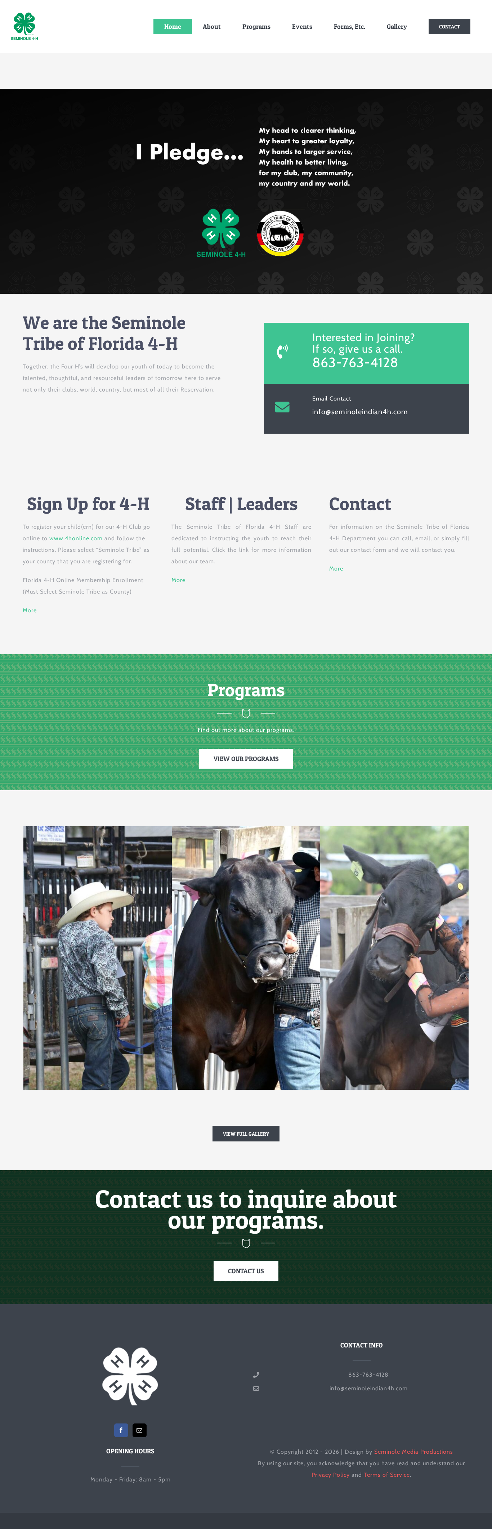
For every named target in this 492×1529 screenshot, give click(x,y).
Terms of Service (387, 1474)
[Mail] (140, 1430)
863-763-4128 (355, 362)
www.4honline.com (76, 538)
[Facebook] (121, 1430)
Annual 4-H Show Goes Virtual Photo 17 (121, 1024)
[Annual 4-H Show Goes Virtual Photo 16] (283, 1024)
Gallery (148, 1024)
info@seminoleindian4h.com (360, 411)
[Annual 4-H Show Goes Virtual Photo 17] (134, 1024)
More (30, 610)
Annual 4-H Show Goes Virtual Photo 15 (418, 1024)
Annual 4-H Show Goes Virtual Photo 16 (270, 1024)
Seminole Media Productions (413, 1451)
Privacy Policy (331, 1474)
